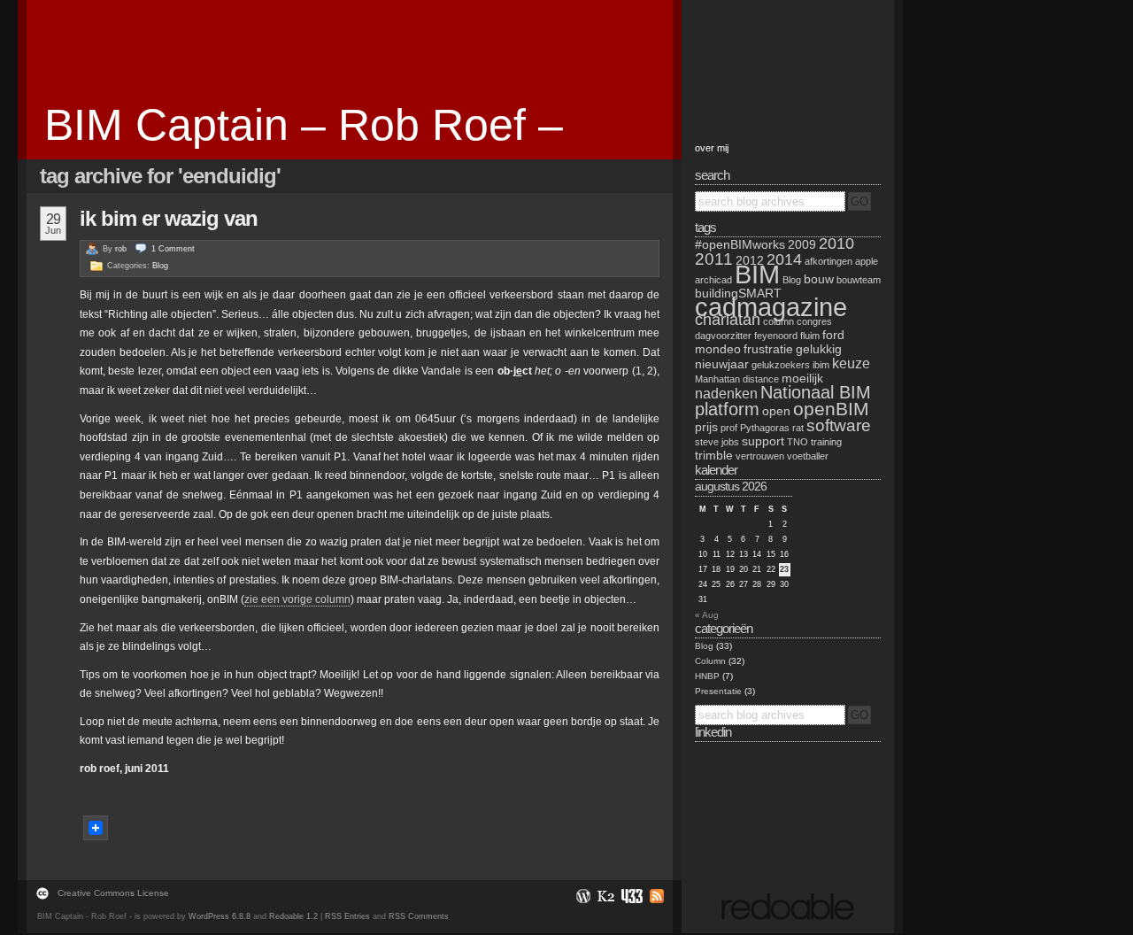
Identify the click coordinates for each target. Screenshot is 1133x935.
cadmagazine (771, 306)
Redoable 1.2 (293, 916)
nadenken (726, 393)
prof (729, 427)
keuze (851, 363)
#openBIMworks (740, 244)
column (778, 321)
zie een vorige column (297, 599)
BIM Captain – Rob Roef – (303, 125)
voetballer (808, 456)
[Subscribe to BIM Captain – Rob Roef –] (654, 895)
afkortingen (828, 261)
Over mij (711, 148)
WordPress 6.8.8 (219, 916)
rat (798, 427)
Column (710, 661)
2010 (836, 243)
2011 (714, 259)
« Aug (707, 615)
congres (814, 321)
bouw (819, 279)
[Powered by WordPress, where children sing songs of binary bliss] (582, 895)
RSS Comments (419, 916)
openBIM (831, 408)
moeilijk (802, 378)
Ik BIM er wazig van (169, 218)
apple (866, 261)
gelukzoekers (780, 364)
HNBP (707, 676)
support (763, 441)
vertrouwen (760, 456)
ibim (821, 364)
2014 (784, 259)
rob (121, 248)
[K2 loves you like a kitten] (605, 895)
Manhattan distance (737, 379)
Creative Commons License (113, 893)
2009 (802, 244)
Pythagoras (765, 427)
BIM (757, 274)
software (838, 425)
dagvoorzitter (723, 335)
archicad (713, 279)
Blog (160, 265)
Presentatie (718, 691)
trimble (714, 455)
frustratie (768, 349)
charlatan (727, 319)
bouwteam (858, 279)
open (776, 411)
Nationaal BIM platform (783, 400)
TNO (797, 442)
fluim (810, 335)
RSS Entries (347, 916)
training (826, 442)
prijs (706, 427)
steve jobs (717, 442)
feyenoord (776, 335)
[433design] (631, 895)
